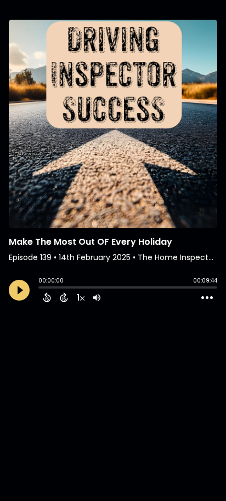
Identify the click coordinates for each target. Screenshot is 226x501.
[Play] (19, 290)
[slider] (41, 288)
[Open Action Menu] (207, 297)
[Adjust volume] (97, 297)
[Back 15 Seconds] (46, 297)
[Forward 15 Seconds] (63, 297)
